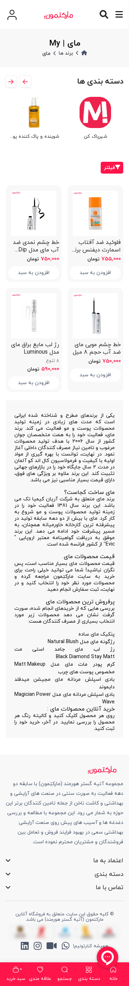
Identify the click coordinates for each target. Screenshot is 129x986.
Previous (11, 81)
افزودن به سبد (95, 272)
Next (25, 81)
